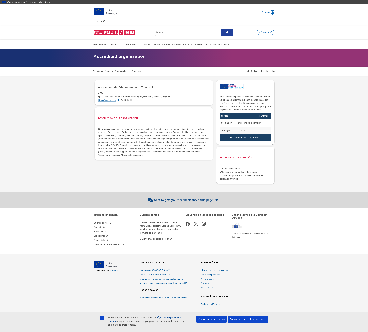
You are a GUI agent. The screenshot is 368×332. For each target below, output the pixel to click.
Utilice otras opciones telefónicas (155, 274)
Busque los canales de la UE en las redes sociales (163, 297)
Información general (106, 215)
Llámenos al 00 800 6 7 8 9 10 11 (155, 270)
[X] (196, 224)
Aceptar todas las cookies (211, 319)
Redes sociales (149, 290)
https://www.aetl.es (107, 100)
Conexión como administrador (108, 244)
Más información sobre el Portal (154, 239)
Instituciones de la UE (214, 296)
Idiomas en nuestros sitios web (215, 270)
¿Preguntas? (265, 32)
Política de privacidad (211, 274)
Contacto (98, 227)
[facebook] (188, 224)
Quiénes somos (101, 223)
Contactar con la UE (152, 262)
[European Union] (105, 267)
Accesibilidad (100, 240)
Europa (97, 21)
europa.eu (114, 270)
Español (268, 12)
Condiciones (99, 236)
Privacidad (98, 231)
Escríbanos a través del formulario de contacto (161, 279)
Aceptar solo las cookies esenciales (248, 319)
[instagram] (204, 224)
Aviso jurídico (209, 262)
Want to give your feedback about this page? (184, 200)
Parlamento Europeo (210, 304)
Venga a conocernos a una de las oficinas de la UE (163, 283)
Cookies (205, 283)
